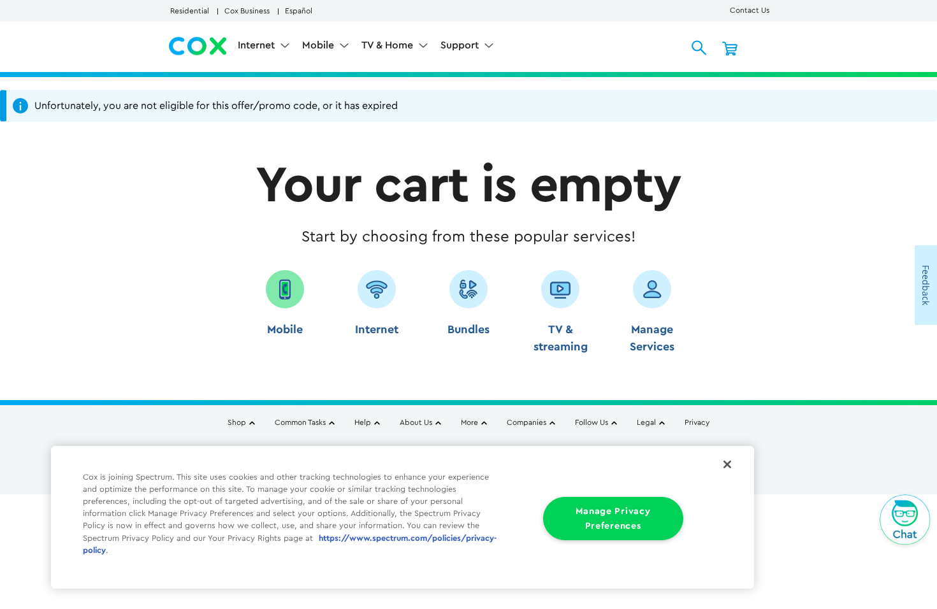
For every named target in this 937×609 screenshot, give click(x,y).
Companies (526, 422)
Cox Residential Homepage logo (198, 46)
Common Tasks (300, 422)
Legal (646, 422)
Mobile (319, 45)
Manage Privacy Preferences (613, 518)
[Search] (699, 47)
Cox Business (247, 11)
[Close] (727, 464)
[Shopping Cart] (729, 47)
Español (298, 11)
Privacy (697, 422)
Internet (257, 45)
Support (460, 45)
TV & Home (388, 45)
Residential (189, 11)
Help (362, 422)
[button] (285, 316)
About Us (416, 422)
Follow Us (591, 422)
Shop (237, 422)
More (469, 422)
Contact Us (749, 10)
